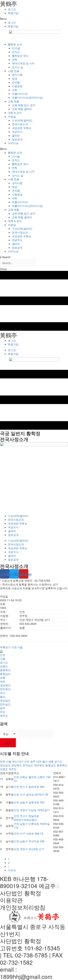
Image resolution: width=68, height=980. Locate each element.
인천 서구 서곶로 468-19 (28, 833)
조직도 (16, 52)
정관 (14, 78)
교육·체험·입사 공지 (23, 105)
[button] (34, 19)
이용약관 (11, 900)
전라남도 (5, 704)
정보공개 (17, 139)
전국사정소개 (20, 124)
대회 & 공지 (15, 113)
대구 (2, 693)
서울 (2, 658)
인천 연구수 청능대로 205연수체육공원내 (26, 818)
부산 (2, 712)
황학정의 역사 (20, 56)
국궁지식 (17, 132)
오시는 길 (17, 67)
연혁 (14, 59)
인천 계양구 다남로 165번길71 (32, 810)
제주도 (4, 715)
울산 (2, 696)
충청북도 (5, 670)
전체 (2, 761)
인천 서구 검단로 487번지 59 (31, 794)
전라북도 (5, 689)
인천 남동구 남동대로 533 (29, 802)
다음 (20, 647)
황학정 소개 (15, 44)
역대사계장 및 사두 (23, 63)
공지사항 (17, 75)
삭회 (14, 90)
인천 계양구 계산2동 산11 (29, 849)
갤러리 (16, 135)
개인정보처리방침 (22, 907)
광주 (2, 708)
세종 (2, 677)
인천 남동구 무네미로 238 (29, 841)
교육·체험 (13, 101)
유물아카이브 (20, 94)
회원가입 (13, 13)
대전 (2, 681)
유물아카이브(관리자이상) (27, 97)
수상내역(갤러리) (22, 120)
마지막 (12, 870)
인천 (2, 655)
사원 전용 (13, 71)
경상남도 (5, 700)
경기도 (4, 662)
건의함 (16, 82)
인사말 (16, 48)
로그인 (12, 9)
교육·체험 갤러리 (22, 109)
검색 (8, 743)
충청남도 (5, 674)
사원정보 (17, 86)
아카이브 (13, 143)
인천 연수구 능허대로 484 (29, 787)
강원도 (4, 666)
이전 (14, 647)
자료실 (12, 116)
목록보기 (5, 647)
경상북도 (5, 685)
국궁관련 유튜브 (21, 128)
